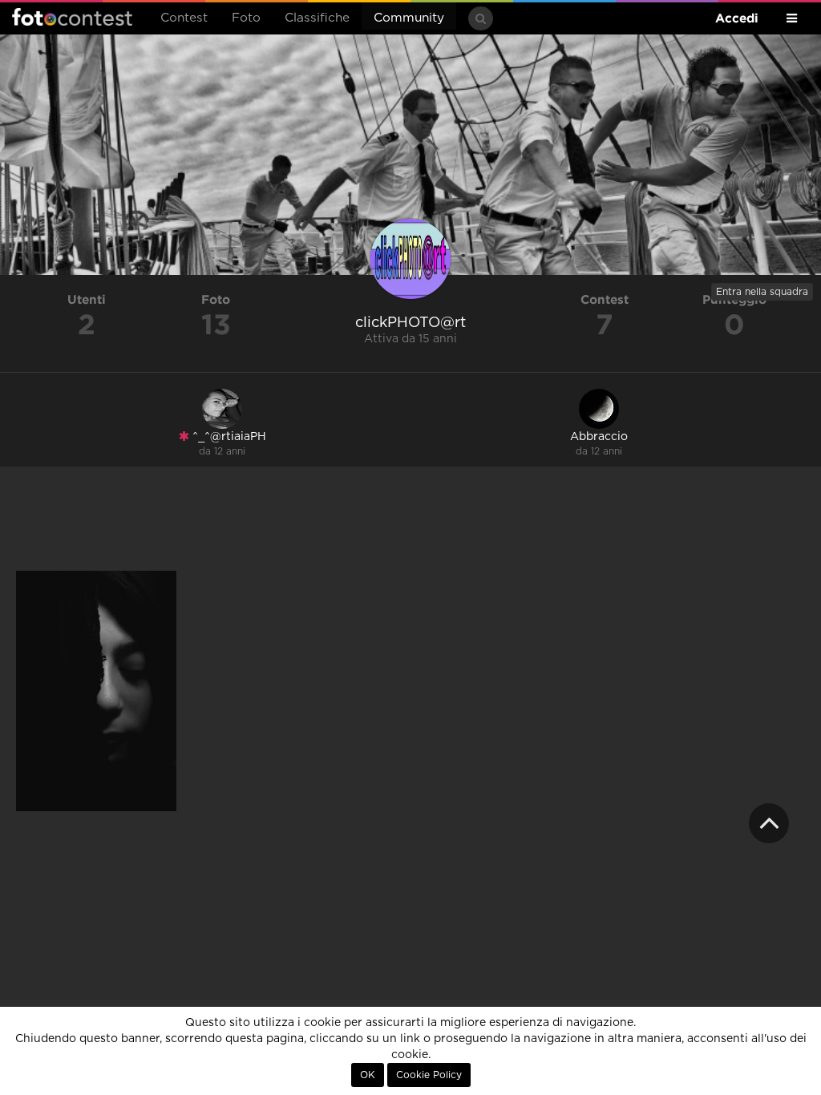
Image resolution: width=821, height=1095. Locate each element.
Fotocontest (72, 17)
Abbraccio (599, 436)
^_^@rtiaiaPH (227, 436)
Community (409, 18)
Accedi (736, 18)
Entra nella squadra (762, 292)
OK (367, 1075)
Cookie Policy (429, 1075)
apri (96, 691)
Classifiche (317, 18)
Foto (246, 18)
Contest (184, 18)
